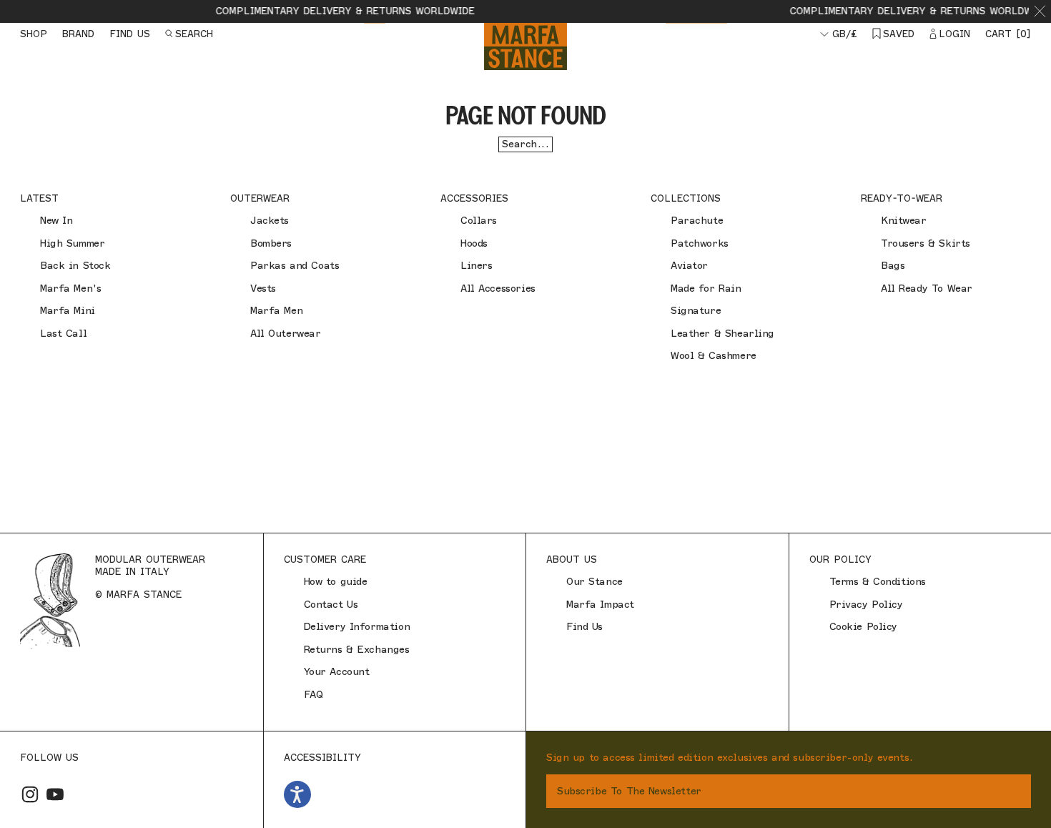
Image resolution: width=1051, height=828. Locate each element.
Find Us (584, 627)
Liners (476, 266)
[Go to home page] (525, 46)
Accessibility (322, 757)
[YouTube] (55, 794)
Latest (39, 198)
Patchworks (700, 243)
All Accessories (498, 288)
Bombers (271, 243)
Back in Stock (75, 266)
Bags (892, 266)
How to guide (335, 582)
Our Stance (594, 582)
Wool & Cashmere (713, 356)
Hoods (474, 243)
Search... (525, 144)
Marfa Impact (600, 604)
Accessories (474, 198)
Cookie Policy (863, 627)
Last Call (63, 333)
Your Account (337, 672)
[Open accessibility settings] (298, 795)
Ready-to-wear (901, 198)
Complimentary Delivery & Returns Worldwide (332, 10)
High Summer (72, 243)
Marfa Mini (67, 311)
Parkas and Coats (294, 266)
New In (56, 221)
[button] (1040, 11)
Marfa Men (276, 311)
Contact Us (331, 604)
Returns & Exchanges (357, 650)
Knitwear (904, 221)
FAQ (313, 695)
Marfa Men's (70, 288)
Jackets (269, 221)
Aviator (689, 266)
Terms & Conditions (877, 582)
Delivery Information (357, 627)
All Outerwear (285, 333)
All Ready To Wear (926, 288)
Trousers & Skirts (925, 243)
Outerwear (260, 198)
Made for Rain (706, 288)
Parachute (697, 221)
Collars (478, 221)
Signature (696, 311)
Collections (686, 198)
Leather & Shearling (722, 333)
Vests (263, 288)
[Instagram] (30, 794)
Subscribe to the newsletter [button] (629, 791)
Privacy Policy (866, 604)
